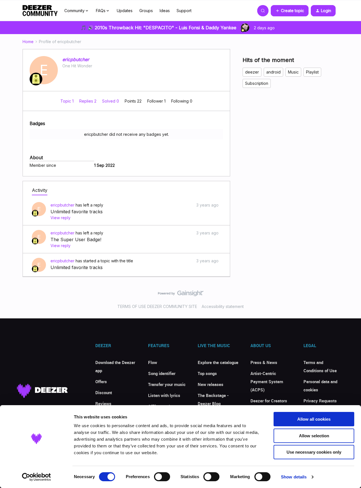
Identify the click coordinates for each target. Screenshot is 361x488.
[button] (290, 10)
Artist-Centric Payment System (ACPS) (266, 381)
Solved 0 (111, 101)
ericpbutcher (75, 59)
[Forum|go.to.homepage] (40, 10)
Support (184, 10)
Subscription (256, 83)
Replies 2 (88, 101)
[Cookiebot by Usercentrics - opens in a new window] (36, 477)
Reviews (103, 403)
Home (28, 41)
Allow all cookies (314, 419)
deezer (252, 72)
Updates (125, 10)
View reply (60, 217)
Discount (103, 392)
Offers (101, 381)
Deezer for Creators (268, 400)
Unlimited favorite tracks (76, 211)
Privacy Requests (320, 400)
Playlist (312, 72)
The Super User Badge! (75, 239)
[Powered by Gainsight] (180, 294)
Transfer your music (167, 384)
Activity (39, 190)
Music (293, 72)
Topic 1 (67, 101)
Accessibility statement (223, 306)
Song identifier (161, 373)
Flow (152, 362)
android (273, 72)
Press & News (263, 362)
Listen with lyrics (164, 395)
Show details (294, 476)
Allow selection (314, 435)
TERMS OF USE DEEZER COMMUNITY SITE (157, 306)
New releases (210, 384)
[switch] (162, 476)
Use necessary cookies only (314, 452)
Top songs (207, 373)
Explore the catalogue (218, 362)
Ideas (165, 10)
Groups (146, 10)
